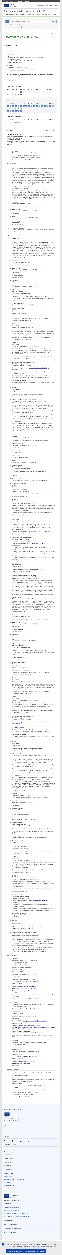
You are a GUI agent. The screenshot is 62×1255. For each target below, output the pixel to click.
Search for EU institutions (10, 1224)
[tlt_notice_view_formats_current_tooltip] (53, 130)
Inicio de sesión (43, 5)
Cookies (6, 1151)
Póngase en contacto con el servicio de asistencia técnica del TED (21, 1133)
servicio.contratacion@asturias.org (27, 69)
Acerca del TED (8, 1162)
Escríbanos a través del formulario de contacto (16, 1213)
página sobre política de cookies (43, 1244)
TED (5, 33)
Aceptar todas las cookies (14, 1251)
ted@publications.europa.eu (30, 1056)
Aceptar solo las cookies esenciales (35, 1251)
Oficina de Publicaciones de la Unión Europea (16, 1119)
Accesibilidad (7, 1154)
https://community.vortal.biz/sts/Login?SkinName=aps (30, 368)
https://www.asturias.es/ (30, 986)
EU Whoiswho (7, 1182)
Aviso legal (6, 1149)
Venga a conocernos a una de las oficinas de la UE (17, 1216)
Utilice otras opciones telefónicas (12, 1210)
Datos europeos (8, 1176)
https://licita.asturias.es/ (29, 988)
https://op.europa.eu (29, 1061)
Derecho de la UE (8, 1173)
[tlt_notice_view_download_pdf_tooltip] (8, 105)
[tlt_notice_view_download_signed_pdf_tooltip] (21, 92)
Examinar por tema (38, 26)
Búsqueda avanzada (16, 26)
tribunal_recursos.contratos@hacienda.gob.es (35, 1021)
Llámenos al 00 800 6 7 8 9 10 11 (12, 1207)
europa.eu (18, 1200)
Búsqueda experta (27, 26)
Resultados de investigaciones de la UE (14, 1179)
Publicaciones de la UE (10, 1185)
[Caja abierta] (6, 44)
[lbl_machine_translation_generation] (24, 116)
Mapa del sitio (7, 1165)
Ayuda (5, 1130)
